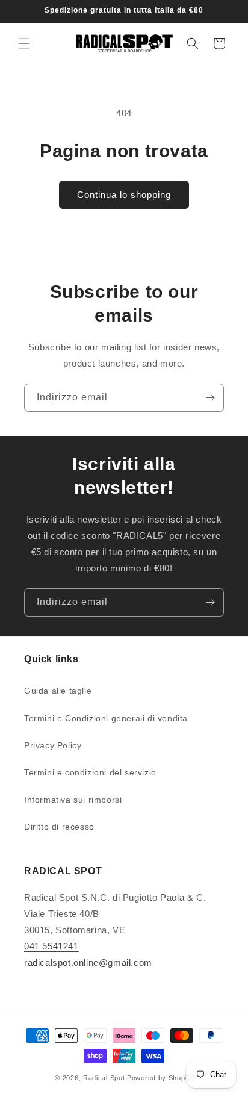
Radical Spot (104, 1077)
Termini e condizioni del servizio (90, 772)
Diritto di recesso (59, 826)
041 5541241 (51, 946)
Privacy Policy (52, 745)
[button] (24, 43)
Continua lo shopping (124, 195)
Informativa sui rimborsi (73, 799)
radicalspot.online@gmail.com (88, 962)
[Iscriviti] (210, 398)
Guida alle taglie (57, 690)
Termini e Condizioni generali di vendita (106, 718)
